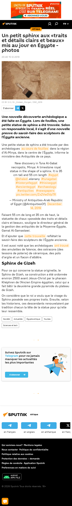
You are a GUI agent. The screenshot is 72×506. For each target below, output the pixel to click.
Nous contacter (10, 449)
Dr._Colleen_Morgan (22, 102)
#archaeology (47, 187)
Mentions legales (33, 445)
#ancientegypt (25, 187)
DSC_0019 (37, 102)
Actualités (18, 319)
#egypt (53, 175)
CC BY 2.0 (6, 102)
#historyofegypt (26, 183)
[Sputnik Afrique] (10, 25)
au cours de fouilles (35, 148)
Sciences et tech (10, 325)
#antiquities (26, 190)
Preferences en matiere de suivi (19, 467)
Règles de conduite (12, 463)
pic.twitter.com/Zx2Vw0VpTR (36, 194)
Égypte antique (33, 319)
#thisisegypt (48, 183)
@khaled (21, 179)
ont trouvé (61, 245)
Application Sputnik (34, 463)
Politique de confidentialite (33, 449)
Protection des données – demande (21, 458)
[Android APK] (12, 477)
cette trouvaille (35, 236)
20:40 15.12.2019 (10, 56)
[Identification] (49, 23)
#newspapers (45, 190)
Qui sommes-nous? (12, 445)
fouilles (47, 319)
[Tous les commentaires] (5, 501)
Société (6, 319)
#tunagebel (49, 179)
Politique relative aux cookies (17, 454)
